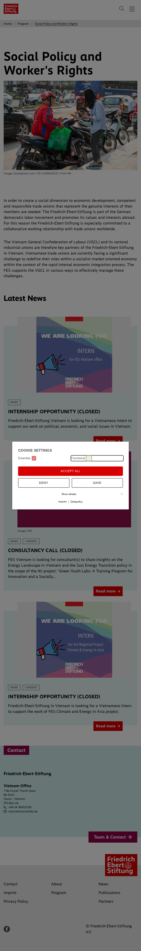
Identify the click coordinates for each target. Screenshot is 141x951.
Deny (43, 482)
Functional (78, 458)
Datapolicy (76, 501)
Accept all (71, 471)
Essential (24, 458)
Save (97, 482)
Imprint (62, 501)
